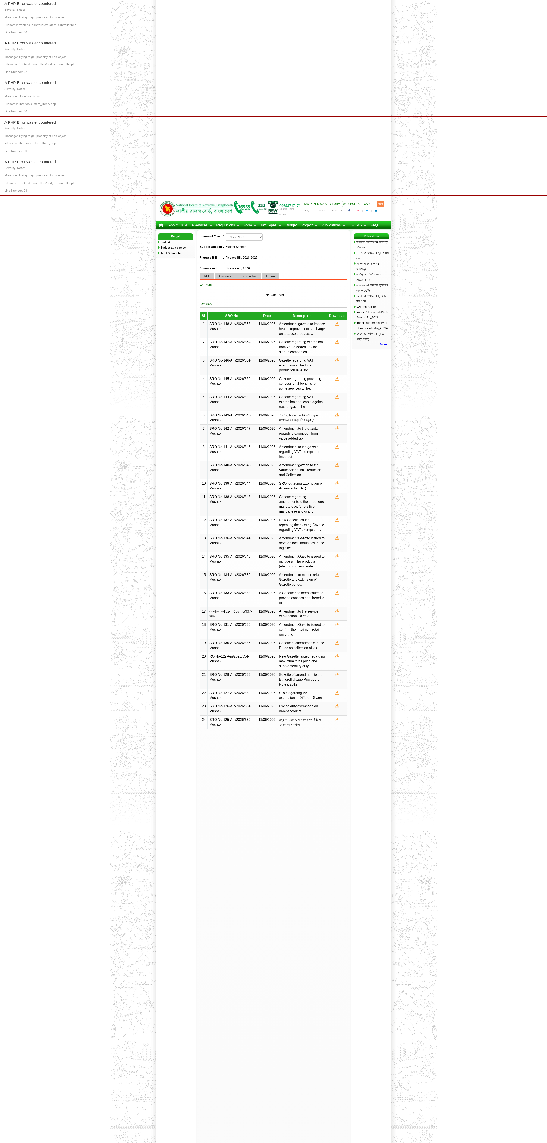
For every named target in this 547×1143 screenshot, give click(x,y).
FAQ (306, 210)
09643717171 (290, 206)
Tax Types (268, 225)
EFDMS (355, 225)
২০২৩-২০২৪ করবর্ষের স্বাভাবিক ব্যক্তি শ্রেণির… (372, 287)
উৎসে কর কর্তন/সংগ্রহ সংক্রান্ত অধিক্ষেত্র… (372, 244)
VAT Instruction (366, 306)
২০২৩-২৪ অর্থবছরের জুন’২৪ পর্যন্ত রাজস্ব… (370, 336)
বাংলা (380, 203)
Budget (291, 225)
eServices (200, 225)
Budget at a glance (173, 247)
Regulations (225, 225)
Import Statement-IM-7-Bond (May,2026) (372, 314)
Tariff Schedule (170, 253)
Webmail (337, 210)
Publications (331, 225)
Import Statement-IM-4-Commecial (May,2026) (372, 325)
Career (369, 203)
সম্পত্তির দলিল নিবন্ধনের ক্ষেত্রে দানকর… (369, 277)
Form (248, 225)
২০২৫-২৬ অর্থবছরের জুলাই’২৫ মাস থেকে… (371, 298)
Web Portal (352, 203)
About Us (175, 225)
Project (307, 225)
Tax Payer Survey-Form (322, 203)
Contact (320, 210)
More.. (384, 344)
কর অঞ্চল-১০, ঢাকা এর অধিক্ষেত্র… (367, 266)
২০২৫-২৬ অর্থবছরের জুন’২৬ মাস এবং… (372, 255)
